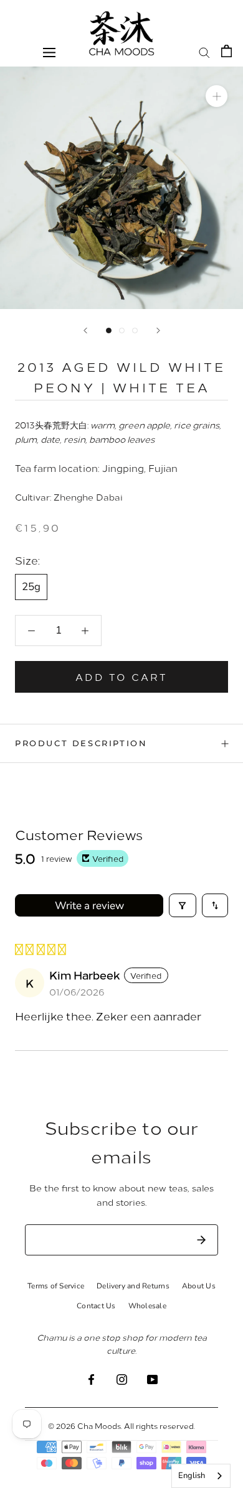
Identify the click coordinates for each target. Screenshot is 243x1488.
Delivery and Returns (133, 1286)
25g (31, 587)
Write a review (89, 906)
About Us (199, 1286)
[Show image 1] (109, 330)
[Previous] (85, 330)
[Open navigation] (49, 51)
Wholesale (147, 1306)
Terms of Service (55, 1286)
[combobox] (201, 1476)
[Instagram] (122, 1378)
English (191, 1475)
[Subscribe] (201, 1240)
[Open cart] (226, 51)
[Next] (158, 330)
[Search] (204, 52)
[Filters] (183, 905)
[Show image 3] (135, 330)
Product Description (81, 743)
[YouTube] (152, 1378)
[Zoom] (216, 96)
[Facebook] (91, 1378)
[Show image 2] (122, 330)
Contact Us (96, 1306)
